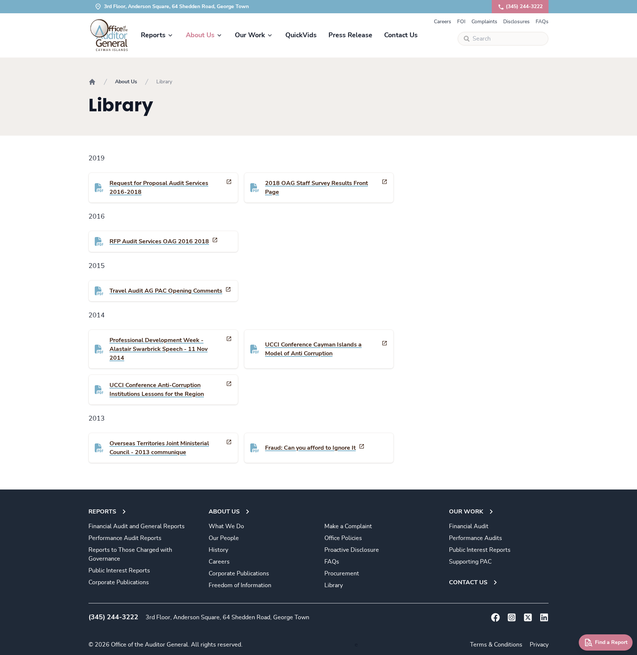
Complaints (484, 21)
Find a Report (611, 642)
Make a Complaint (348, 526)
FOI (461, 21)
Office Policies (343, 538)
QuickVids (301, 35)
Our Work (250, 35)
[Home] (92, 82)
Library (333, 585)
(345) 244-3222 (524, 6)
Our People (224, 538)
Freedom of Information (240, 585)
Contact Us (401, 35)
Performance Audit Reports (124, 538)
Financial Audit (468, 526)
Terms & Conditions (496, 645)
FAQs (542, 21)
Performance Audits (475, 538)
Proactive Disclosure (351, 550)
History (218, 550)
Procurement (341, 573)
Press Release (350, 35)
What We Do (226, 526)
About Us (200, 35)
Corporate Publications (118, 582)
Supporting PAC (470, 562)
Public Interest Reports (119, 571)
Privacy (539, 645)
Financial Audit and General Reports (136, 526)
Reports (153, 35)
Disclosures (516, 21)
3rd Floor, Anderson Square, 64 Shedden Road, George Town (227, 617)
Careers (442, 21)
